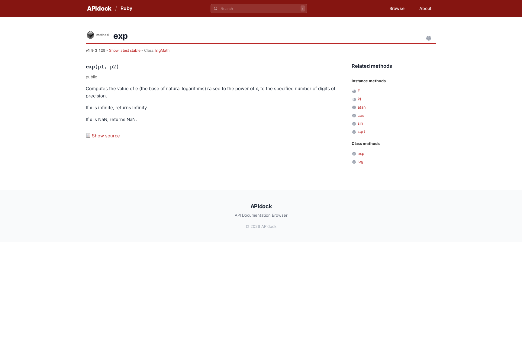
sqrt (361, 131)
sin (360, 123)
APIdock (99, 8)
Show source (106, 136)
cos (361, 115)
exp (361, 153)
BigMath (162, 50)
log (360, 161)
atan (362, 107)
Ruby (126, 8)
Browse (396, 8)
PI (359, 99)
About (425, 8)
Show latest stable (125, 50)
